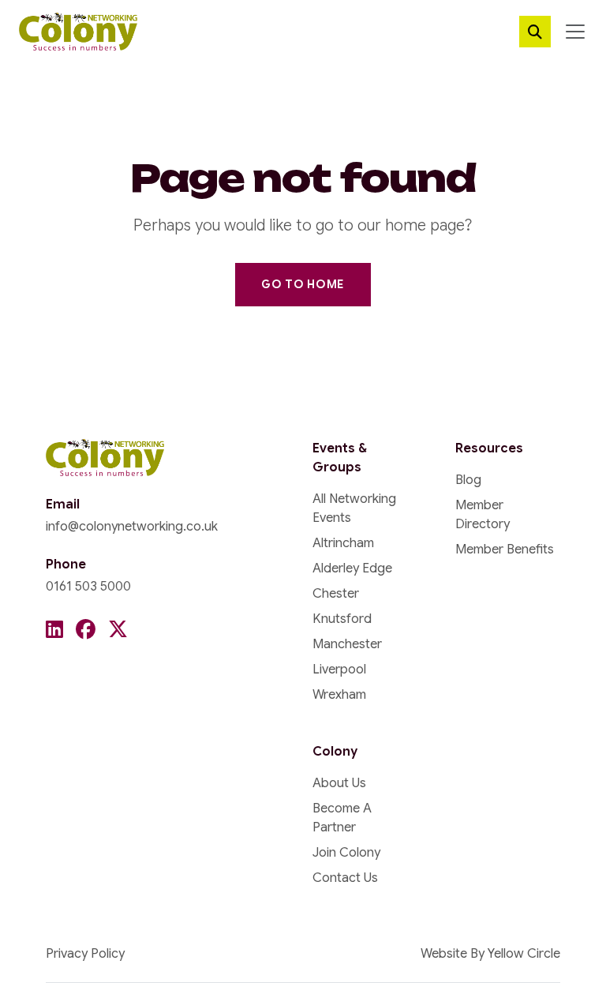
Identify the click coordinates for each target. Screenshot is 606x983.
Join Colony (346, 853)
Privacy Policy (85, 954)
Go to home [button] (303, 284)
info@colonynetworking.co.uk (132, 527)
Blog (468, 480)
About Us (339, 783)
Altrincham (343, 543)
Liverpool (339, 669)
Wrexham (339, 695)
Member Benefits (504, 549)
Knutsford (342, 619)
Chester (335, 594)
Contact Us (345, 878)
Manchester (347, 644)
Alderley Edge (352, 568)
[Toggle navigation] (575, 31)
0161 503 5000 (88, 587)
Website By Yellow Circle (490, 954)
